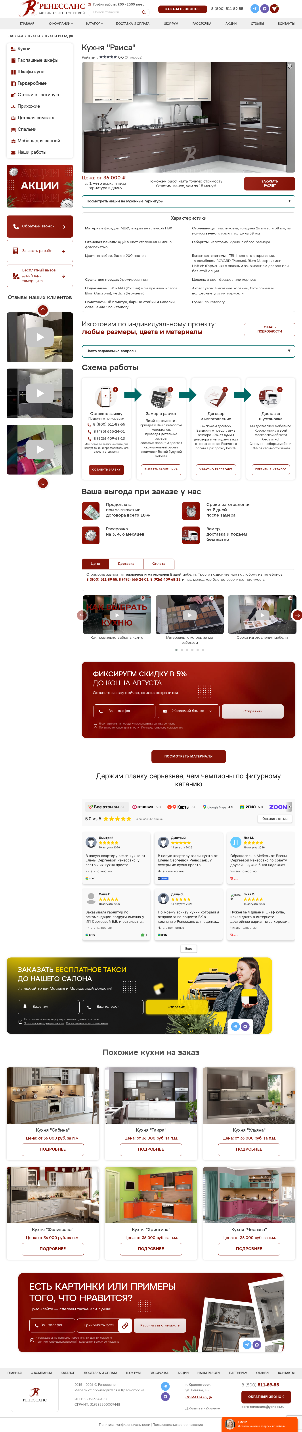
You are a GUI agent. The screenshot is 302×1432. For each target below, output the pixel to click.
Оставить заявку (106, 470)
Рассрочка (202, 23)
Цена (95, 564)
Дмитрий (178, 838)
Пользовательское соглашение (178, 1424)
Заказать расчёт (270, 183)
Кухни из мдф (59, 36)
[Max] (264, 9)
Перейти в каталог (271, 469)
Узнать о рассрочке (216, 469)
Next (43, 483)
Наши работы (32, 152)
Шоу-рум (171, 23)
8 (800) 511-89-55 (227, 9)
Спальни (27, 129)
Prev (43, 310)
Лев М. (249, 838)
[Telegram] (254, 9)
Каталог (93, 23)
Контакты (286, 23)
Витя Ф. (249, 894)
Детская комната (36, 118)
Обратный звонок (266, 1397)
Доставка (126, 564)
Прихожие (29, 106)
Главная (27, 23)
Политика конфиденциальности (124, 1424)
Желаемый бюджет (189, 711)
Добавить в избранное (202, 1408)
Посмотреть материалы (188, 756)
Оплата (158, 564)
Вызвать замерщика (161, 469)
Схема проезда (198, 1397)
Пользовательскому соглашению (162, 728)
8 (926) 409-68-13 (227, 15)
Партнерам (238, 1373)
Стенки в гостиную (38, 95)
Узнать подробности (270, 329)
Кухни (34, 36)
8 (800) (260, 1385)
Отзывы (257, 23)
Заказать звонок (182, 9)
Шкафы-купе (31, 72)
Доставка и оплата (132, 23)
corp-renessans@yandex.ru (262, 1407)
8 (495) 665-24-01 (226, 3)
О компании (59, 23)
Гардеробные (32, 83)
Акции (231, 23)
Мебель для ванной (39, 141)
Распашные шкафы (38, 60)
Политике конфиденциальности (119, 728)
